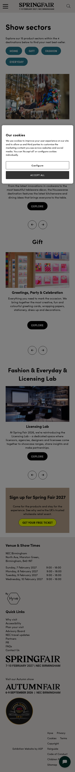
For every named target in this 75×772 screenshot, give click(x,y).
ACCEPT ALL (37, 175)
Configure (37, 165)
